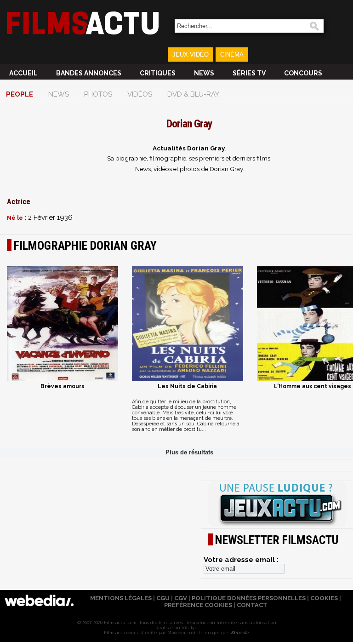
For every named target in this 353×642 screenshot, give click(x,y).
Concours (303, 73)
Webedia (239, 632)
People (19, 94)
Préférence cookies (198, 605)
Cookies (324, 598)
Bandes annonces (88, 73)
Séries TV (249, 73)
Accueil (23, 73)
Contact (252, 605)
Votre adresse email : (241, 560)
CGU (163, 598)
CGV (180, 598)
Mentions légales (121, 598)
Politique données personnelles (249, 598)
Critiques (158, 73)
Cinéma (232, 54)
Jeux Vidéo (190, 54)
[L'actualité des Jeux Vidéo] (277, 504)
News (204, 73)
